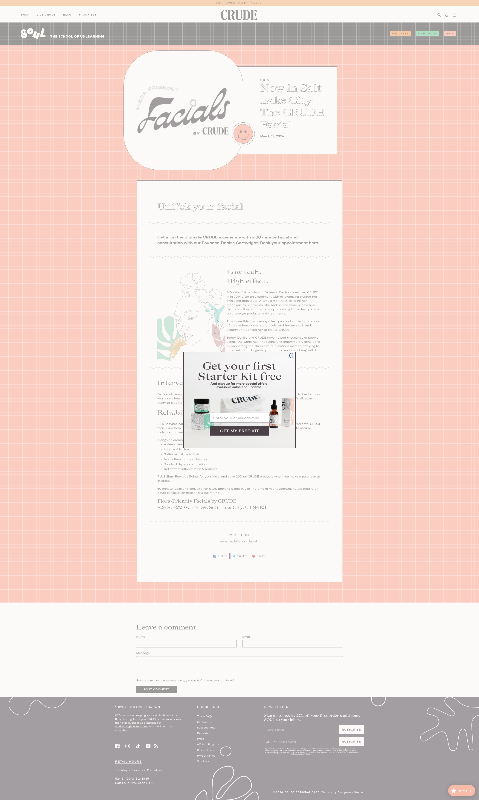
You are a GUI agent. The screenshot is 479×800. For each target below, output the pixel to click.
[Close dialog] (291, 355)
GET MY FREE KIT (239, 430)
